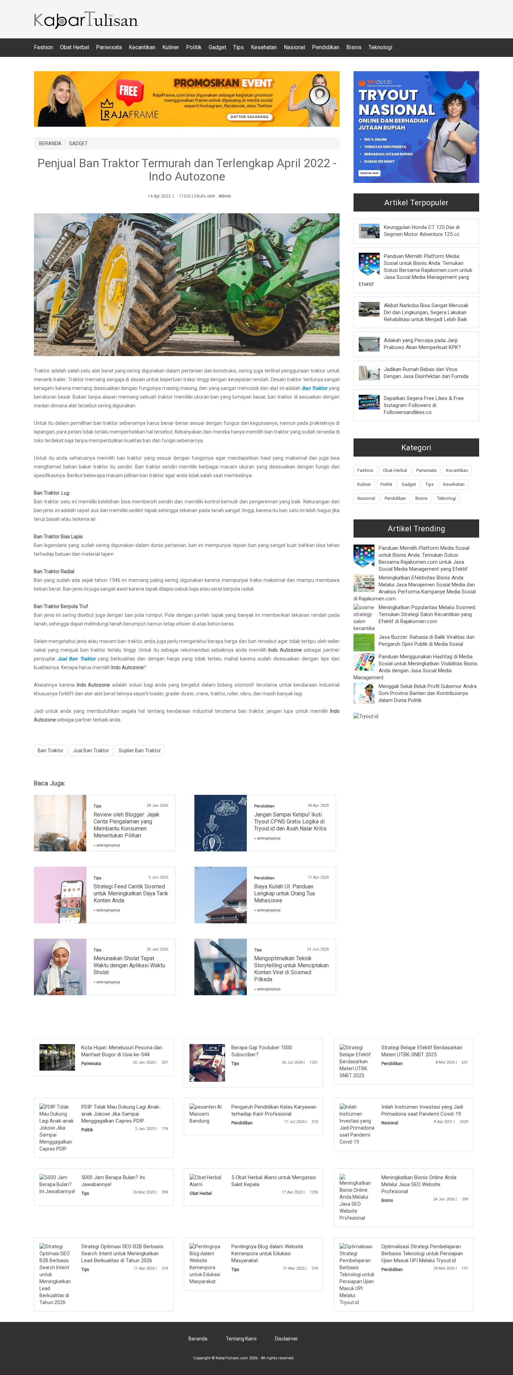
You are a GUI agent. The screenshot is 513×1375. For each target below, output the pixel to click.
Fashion (43, 47)
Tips (238, 47)
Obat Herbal (74, 47)
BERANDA (50, 143)
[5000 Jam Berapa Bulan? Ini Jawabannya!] (57, 1184)
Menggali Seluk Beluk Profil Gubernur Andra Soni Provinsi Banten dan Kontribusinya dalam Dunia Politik (428, 693)
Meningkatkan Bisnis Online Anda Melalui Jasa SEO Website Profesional (418, 1184)
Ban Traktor (51, 750)
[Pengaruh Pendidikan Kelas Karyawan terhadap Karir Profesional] (207, 1113)
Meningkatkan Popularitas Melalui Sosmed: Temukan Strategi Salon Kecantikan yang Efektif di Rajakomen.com (427, 614)
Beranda (197, 1338)
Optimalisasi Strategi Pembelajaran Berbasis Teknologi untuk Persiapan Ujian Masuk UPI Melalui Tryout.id (422, 1253)
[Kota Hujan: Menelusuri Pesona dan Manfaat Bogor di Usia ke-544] (67, 1057)
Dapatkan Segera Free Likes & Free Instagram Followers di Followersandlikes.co (424, 405)
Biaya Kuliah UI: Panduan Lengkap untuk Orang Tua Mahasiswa (284, 893)
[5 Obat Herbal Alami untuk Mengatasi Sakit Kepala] (207, 1180)
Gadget (217, 47)
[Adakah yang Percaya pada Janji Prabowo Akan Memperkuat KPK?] (374, 344)
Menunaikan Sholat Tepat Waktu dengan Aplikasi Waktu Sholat (129, 965)
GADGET (78, 143)
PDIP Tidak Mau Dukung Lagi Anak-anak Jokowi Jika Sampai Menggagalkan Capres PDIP (121, 1114)
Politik (194, 47)
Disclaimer (286, 1338)
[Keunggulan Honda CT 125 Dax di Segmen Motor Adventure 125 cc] (374, 231)
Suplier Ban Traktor (140, 750)
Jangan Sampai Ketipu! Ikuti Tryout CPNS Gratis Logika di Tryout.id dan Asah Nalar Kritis (290, 821)
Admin (224, 196)
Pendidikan (325, 47)
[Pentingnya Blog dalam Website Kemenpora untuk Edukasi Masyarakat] (207, 1263)
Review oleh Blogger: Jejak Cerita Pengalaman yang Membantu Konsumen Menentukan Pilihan (126, 825)
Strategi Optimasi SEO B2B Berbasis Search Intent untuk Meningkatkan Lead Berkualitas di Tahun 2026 (122, 1253)
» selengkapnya (107, 845)
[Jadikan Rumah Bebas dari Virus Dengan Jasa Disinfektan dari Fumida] (374, 373)
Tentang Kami (241, 1338)
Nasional (294, 47)
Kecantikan (142, 47)
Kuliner (170, 47)
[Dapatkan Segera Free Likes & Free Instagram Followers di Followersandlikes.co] (374, 402)
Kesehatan (264, 47)
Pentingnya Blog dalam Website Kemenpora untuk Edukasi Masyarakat (267, 1253)
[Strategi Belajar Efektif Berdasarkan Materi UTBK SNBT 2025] (357, 1061)
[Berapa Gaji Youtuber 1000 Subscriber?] (217, 1062)
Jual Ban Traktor (91, 750)
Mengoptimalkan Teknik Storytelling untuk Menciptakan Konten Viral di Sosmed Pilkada (291, 969)
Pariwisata (109, 47)
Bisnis (354, 47)
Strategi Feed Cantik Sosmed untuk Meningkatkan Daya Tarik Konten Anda (131, 893)
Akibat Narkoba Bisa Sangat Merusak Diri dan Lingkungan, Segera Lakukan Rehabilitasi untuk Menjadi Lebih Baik (426, 312)
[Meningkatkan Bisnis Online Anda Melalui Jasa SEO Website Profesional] (357, 1197)
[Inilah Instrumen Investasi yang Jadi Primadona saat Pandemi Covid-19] (357, 1124)
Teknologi (380, 47)
